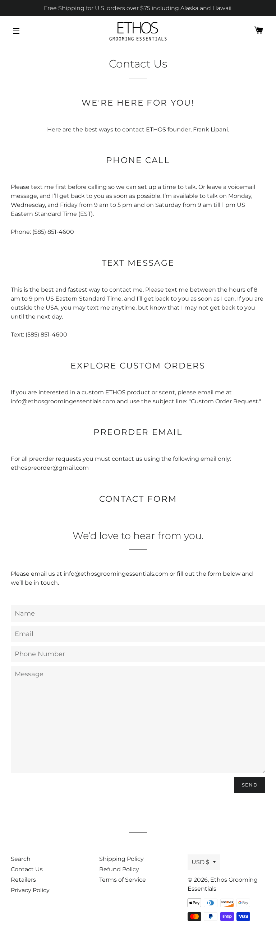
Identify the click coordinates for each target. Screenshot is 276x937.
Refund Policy (119, 869)
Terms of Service (122, 879)
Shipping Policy (121, 858)
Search (21, 858)
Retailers (23, 879)
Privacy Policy (30, 890)
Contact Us (27, 869)
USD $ (201, 862)
